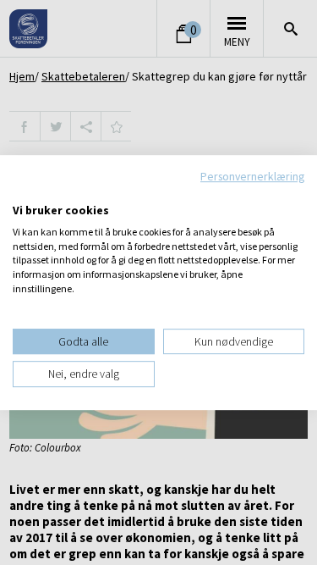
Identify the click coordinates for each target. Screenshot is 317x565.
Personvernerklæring (252, 176)
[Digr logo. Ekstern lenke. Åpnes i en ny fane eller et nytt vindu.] (24, 192)
